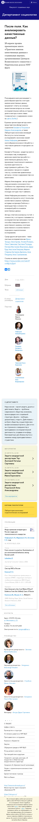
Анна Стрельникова (19, 254)
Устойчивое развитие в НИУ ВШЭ (15, 734)
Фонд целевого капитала (12, 751)
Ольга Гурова (15, 242)
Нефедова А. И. (10, 538)
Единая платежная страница (13, 774)
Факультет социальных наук (19, 7)
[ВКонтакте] (6, 269)
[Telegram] (9, 269)
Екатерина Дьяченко (19, 252)
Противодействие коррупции (14, 754)
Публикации (10, 522)
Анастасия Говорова (16, 249)
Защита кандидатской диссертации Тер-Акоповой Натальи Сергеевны (14, 459)
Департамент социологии (19, 15)
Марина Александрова (13, 130)
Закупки (6, 744)
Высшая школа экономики (13, 2)
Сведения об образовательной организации (19, 765)
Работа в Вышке (9, 777)
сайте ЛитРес (12, 118)
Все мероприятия (11, 496)
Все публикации (10, 605)
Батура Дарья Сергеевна (21, 712)
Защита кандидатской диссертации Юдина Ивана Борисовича (14, 473)
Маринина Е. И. (21, 538)
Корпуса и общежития (11, 741)
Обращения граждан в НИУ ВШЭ (15, 747)
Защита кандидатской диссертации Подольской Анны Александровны (14, 486)
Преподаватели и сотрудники (14, 737)
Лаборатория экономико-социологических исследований (16, 511)
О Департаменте (11, 402)
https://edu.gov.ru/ (10, 794)
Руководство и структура (13, 730)
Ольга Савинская (11, 244)
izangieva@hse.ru (24, 629)
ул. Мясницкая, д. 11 (11, 620)
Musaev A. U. (18, 595)
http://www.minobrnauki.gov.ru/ (14, 785)
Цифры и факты (9, 727)
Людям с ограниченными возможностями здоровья (18, 769)
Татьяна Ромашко (27, 242)
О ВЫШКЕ (8, 724)
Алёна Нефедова (11, 140)
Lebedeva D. (9, 558)
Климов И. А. (9, 572)
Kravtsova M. (9, 595)
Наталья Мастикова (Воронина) (16, 247)
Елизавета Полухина (21, 127)
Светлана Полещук (25, 244)
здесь (16, 806)
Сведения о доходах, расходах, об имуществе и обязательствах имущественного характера (16, 760)
